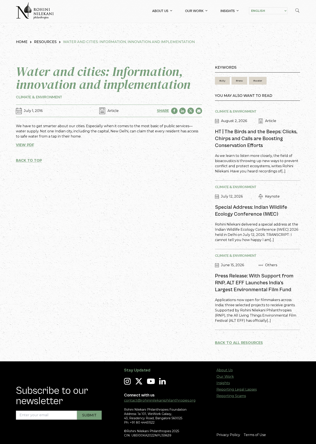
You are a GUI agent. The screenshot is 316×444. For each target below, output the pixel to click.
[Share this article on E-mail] (199, 111)
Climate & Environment (39, 97)
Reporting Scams (231, 396)
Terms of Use (255, 435)
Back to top (29, 160)
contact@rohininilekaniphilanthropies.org (160, 400)
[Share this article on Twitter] (190, 111)
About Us (160, 11)
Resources (45, 42)
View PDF (25, 145)
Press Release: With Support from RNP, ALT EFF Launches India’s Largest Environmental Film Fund (254, 283)
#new (239, 80)
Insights (227, 11)
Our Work (194, 11)
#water (257, 80)
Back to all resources (239, 343)
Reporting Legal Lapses (236, 389)
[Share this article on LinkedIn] (182, 111)
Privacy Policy (228, 435)
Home (22, 42)
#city (222, 80)
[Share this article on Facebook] (174, 111)
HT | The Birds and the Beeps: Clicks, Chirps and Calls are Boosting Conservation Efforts (256, 139)
